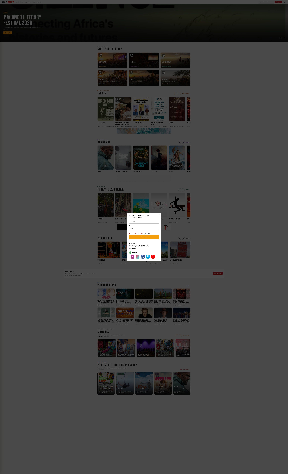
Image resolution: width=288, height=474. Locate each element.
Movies (138, 234)
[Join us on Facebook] (143, 257)
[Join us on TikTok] (138, 257)
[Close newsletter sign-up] (158, 215)
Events (132, 234)
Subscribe (144, 237)
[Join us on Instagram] (132, 257)
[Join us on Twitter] (148, 257)
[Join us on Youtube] (153, 257)
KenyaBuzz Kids (146, 234)
